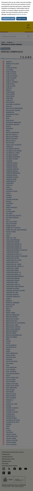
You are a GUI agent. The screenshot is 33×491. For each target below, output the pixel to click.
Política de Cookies (21, 14)
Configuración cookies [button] (8, 18)
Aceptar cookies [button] (21, 18)
